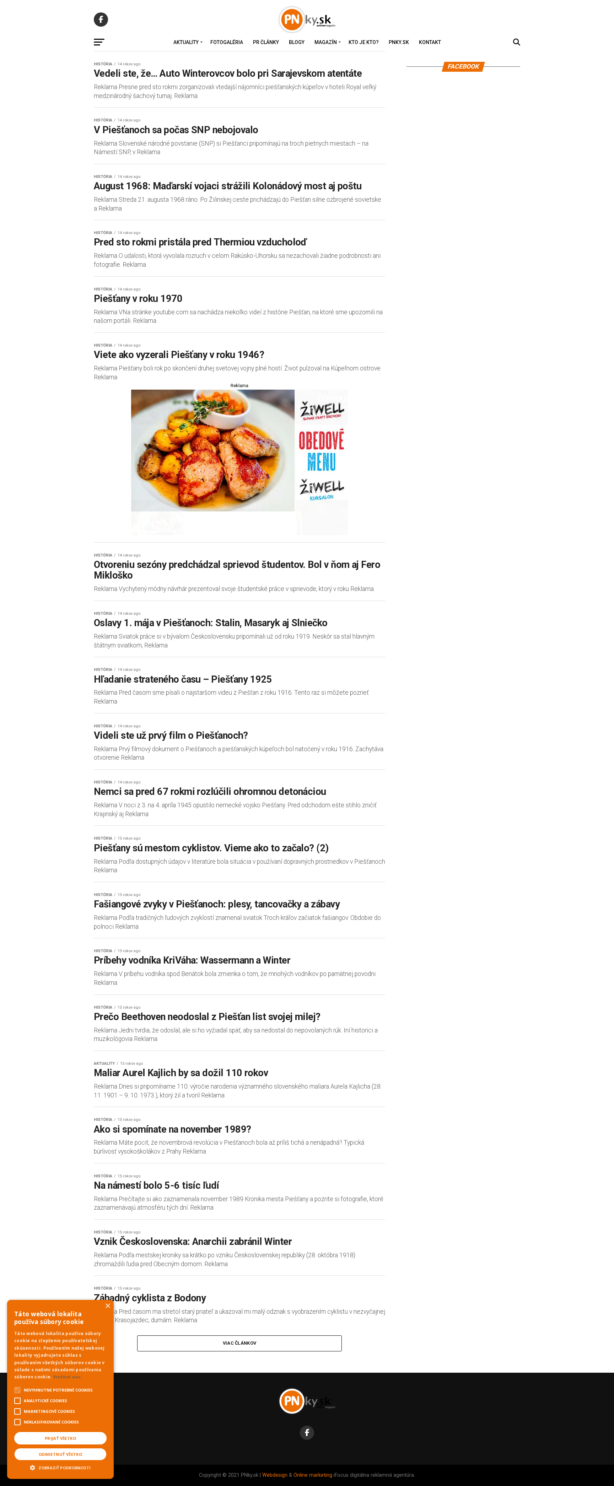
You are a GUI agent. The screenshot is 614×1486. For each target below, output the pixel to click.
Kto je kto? (364, 42)
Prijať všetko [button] (60, 1438)
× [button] (107, 1306)
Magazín (325, 42)
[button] (60, 1467)
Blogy (297, 42)
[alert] (60, 1389)
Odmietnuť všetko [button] (60, 1454)
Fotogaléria (226, 42)
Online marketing (312, 1475)
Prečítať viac (67, 1376)
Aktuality (186, 42)
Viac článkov (239, 1343)
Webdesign (274, 1475)
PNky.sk (399, 42)
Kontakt (430, 42)
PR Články (266, 42)
